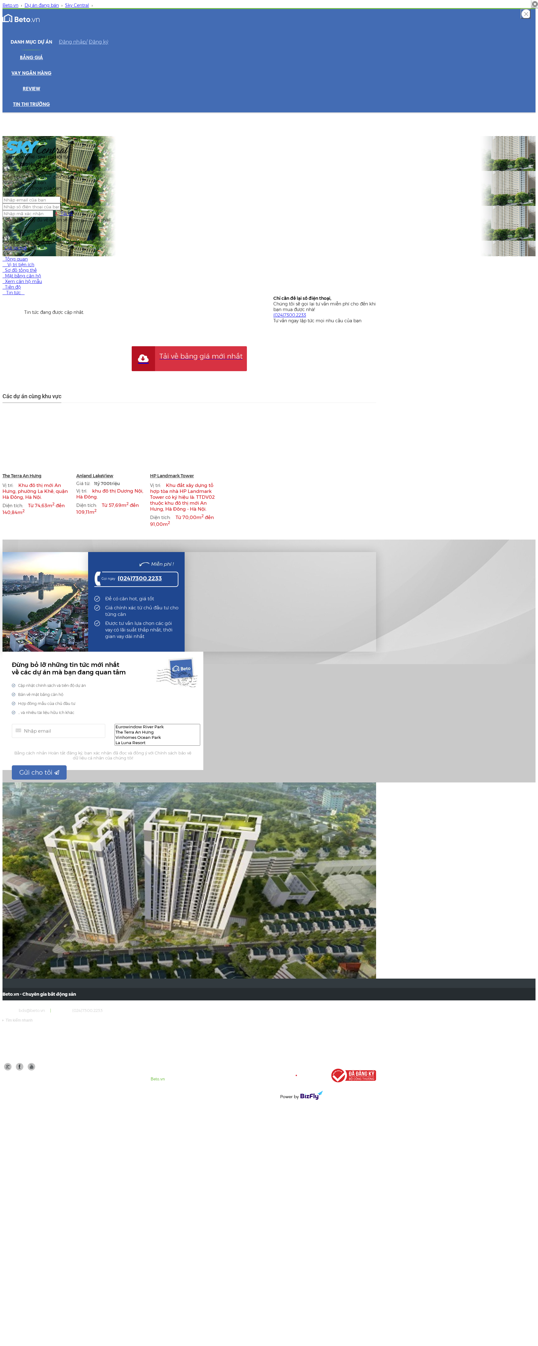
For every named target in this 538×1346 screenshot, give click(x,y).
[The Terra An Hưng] (157, 732)
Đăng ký (98, 42)
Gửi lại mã (16, 248)
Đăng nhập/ (73, 42)
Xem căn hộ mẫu (22, 281)
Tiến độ (11, 287)
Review (31, 89)
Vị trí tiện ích (18, 264)
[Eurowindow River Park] (157, 727)
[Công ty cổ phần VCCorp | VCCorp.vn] (301, 1075)
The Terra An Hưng (21, 476)
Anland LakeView (94, 476)
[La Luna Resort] (157, 742)
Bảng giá (31, 57)
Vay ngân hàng (31, 73)
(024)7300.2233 (289, 315)
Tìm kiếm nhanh (17, 1020)
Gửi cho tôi (36, 772)
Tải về (66, 213)
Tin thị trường (31, 104)
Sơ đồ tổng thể (19, 270)
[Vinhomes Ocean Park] (157, 737)
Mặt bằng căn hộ (21, 276)
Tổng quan (15, 259)
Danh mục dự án (31, 42)
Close (526, 14)
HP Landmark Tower (172, 476)
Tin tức (13, 292)
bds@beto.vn (32, 1010)
